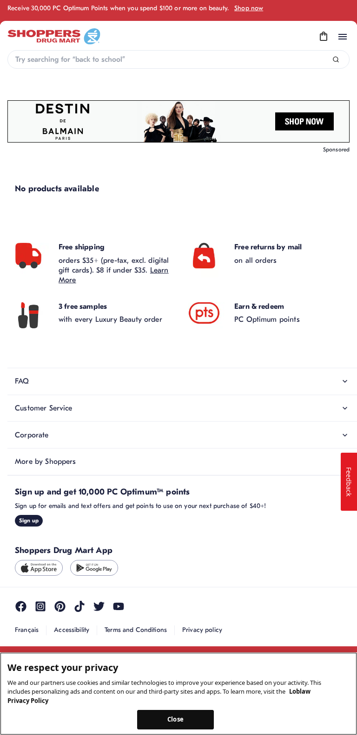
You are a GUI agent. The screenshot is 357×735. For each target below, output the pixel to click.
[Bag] (323, 36)
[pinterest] (60, 606)
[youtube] (118, 606)
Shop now (248, 8)
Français (27, 630)
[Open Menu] (343, 36)
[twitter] (99, 606)
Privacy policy (202, 630)
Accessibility (71, 630)
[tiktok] (79, 606)
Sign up (29, 520)
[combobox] (178, 59)
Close (175, 719)
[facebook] (21, 606)
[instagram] (40, 606)
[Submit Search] (335, 59)
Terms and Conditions (136, 630)
